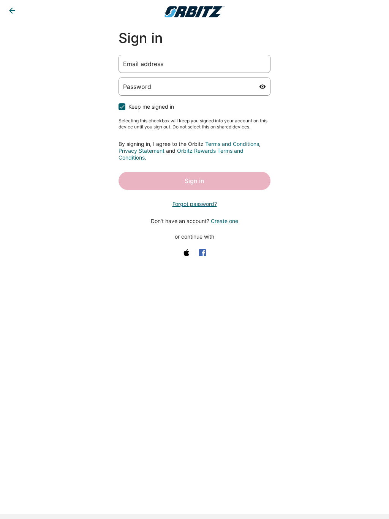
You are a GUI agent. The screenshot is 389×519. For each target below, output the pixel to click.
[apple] (186, 252)
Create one (224, 221)
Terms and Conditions (232, 144)
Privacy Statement (141, 150)
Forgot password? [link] (194, 204)
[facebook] (202, 252)
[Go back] (12, 11)
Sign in (194, 181)
